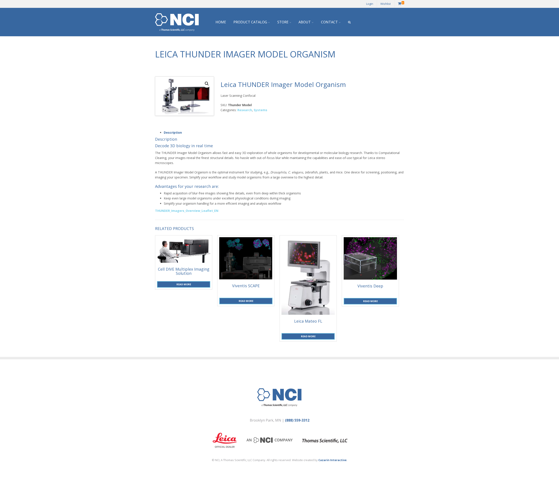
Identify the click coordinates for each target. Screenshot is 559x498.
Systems (260, 110)
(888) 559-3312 (297, 420)
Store (282, 22)
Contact (329, 22)
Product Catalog (250, 22)
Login (369, 4)
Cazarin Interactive (332, 460)
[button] (207, 84)
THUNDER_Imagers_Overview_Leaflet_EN (186, 211)
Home (221, 22)
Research (244, 110)
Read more (183, 284)
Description (173, 132)
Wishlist (385, 4)
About (304, 22)
